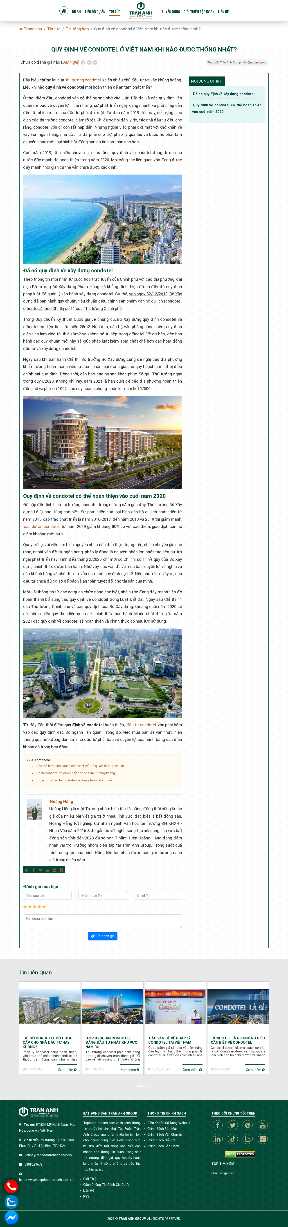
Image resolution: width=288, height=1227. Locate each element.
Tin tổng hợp (77, 29)
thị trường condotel (83, 80)
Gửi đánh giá (104, 936)
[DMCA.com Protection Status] (240, 1154)
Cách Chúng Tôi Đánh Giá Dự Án (106, 1185)
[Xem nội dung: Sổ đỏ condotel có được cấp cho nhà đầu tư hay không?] (50, 1006)
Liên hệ (223, 12)
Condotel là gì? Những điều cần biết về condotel (238, 1040)
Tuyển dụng (171, 12)
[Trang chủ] (63, 10)
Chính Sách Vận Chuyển (164, 1135)
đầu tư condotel (141, 724)
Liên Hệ (88, 1191)
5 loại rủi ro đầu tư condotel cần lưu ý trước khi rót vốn (75, 780)
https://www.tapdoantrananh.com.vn (46, 1180)
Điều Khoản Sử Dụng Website (169, 1123)
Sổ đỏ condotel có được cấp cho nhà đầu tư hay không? (76, 773)
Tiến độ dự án (94, 12)
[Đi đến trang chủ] (140, 11)
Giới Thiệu (90, 1179)
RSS (86, 1196)
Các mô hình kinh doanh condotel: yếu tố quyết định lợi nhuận (80, 766)
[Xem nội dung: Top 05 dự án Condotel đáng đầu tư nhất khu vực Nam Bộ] (112, 1006)
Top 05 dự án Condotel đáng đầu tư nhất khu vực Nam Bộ (111, 1042)
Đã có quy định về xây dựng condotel (223, 94)
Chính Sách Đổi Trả (161, 1140)
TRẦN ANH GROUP (132, 1218)
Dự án (76, 12)
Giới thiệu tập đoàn (199, 12)
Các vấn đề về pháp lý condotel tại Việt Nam (169, 1040)
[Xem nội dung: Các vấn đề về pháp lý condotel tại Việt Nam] (175, 1006)
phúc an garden (223, 1173)
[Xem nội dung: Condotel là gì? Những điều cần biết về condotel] (238, 1006)
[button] (140, 1085)
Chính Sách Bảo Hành (163, 1146)
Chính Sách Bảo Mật (162, 1129)
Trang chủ (32, 29)
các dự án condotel (42, 526)
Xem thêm (66, 1070)
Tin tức (114, 12)
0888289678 (34, 1164)
